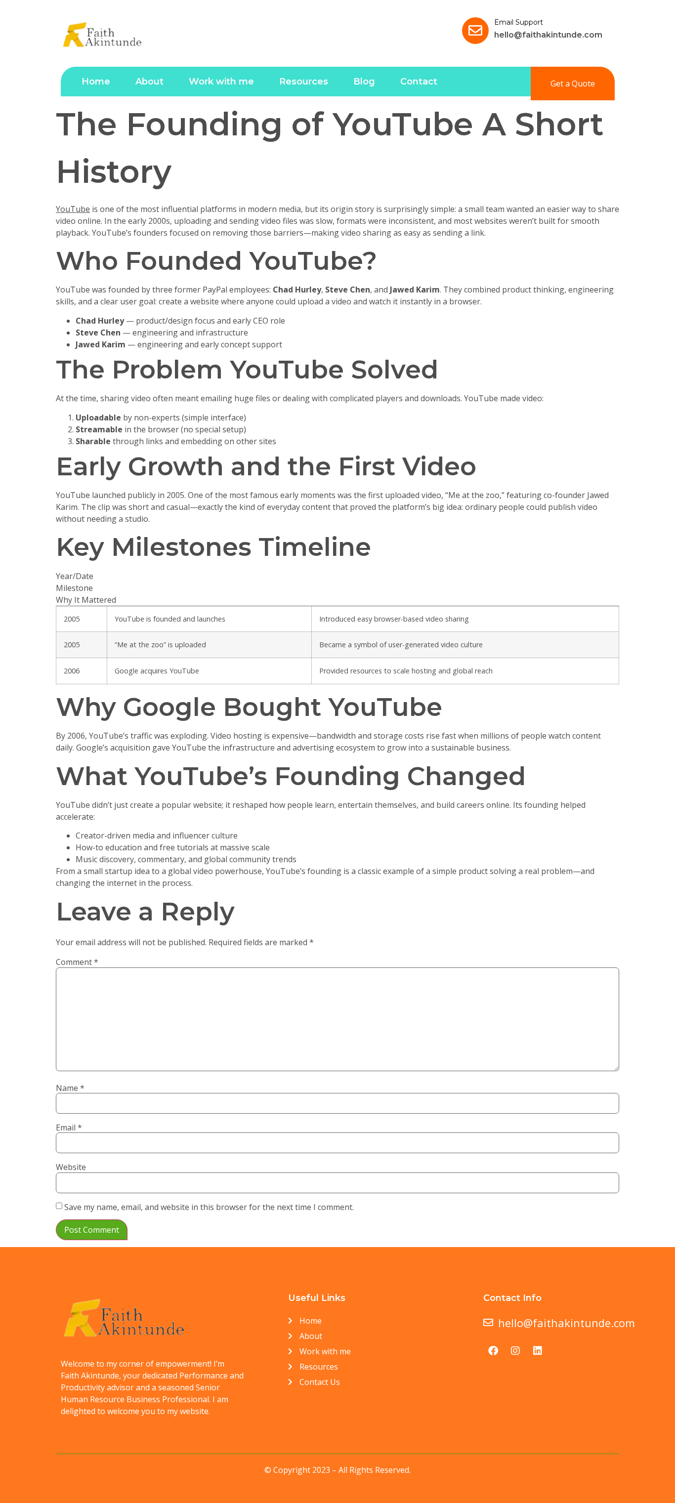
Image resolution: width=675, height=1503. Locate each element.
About (149, 81)
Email (69, 1127)
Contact (418, 81)
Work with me (221, 81)
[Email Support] (475, 30)
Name (70, 1088)
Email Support (518, 22)
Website (71, 1167)
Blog (364, 81)
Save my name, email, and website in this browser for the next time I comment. (209, 1207)
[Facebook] (493, 1351)
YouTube (73, 209)
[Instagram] (515, 1351)
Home (96, 81)
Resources (303, 81)
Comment (77, 962)
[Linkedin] (538, 1351)
